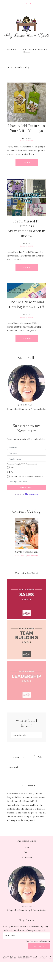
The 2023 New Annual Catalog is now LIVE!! (26, 304)
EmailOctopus (32, 494)
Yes (12, 467)
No (12, 472)
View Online (20, 555)
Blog (26, 852)
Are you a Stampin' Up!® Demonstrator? (22, 464)
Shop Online (32, 555)
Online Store (26, 857)
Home (26, 847)
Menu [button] (28, 3)
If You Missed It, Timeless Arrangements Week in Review (26, 228)
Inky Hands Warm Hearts (26, 27)
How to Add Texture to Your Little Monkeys (26, 128)
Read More (27, 162)
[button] (8, 467)
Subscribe (39, 946)
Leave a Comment (26, 141)
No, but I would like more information (27, 476)
